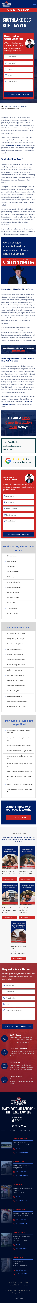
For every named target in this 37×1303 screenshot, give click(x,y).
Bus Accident (11, 561)
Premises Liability (13, 598)
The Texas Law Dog (25, 1290)
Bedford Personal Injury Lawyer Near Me (19, 778)
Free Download (8, 879)
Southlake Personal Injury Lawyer (15, 106)
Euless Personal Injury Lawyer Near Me (19, 751)
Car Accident (11, 566)
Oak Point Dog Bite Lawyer (16, 691)
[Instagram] (15, 1126)
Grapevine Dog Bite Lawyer (16, 659)
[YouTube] (24, 1126)
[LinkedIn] (18, 1126)
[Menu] (34, 4)
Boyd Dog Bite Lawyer (14, 696)
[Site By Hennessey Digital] (19, 1299)
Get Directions (21, 1149)
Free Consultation (18, 817)
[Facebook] (12, 1126)
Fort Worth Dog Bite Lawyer (16, 633)
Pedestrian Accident (13, 592)
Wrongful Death (12, 613)
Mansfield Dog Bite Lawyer (16, 665)
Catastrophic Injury (13, 571)
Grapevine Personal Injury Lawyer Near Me (19, 757)
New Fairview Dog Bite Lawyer (17, 701)
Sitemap (25, 1285)
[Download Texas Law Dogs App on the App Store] (11, 1120)
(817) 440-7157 (22, 1223)
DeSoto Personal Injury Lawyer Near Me (20, 784)
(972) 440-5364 (22, 1152)
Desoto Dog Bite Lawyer (15, 680)
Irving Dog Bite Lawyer (14, 649)
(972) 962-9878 (21, 1200)
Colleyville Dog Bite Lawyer (16, 685)
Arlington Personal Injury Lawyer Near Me (19, 739)
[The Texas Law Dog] (9, 4)
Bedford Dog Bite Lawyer (15, 675)
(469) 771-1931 (22, 1273)
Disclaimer (12, 1282)
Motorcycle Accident (14, 587)
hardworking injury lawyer (16, 145)
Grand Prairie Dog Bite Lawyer (17, 644)
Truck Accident (12, 608)
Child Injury (10, 577)
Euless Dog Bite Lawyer (15, 654)
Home (1, 106)
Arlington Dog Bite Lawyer (15, 638)
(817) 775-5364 (20, 10)
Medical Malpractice (13, 582)
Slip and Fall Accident (14, 603)
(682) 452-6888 (22, 1248)
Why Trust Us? (8, 450)
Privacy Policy (23, 1282)
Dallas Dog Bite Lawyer (14, 670)
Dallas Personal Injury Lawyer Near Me (19, 771)
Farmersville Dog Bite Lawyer (16, 706)
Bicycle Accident (12, 556)
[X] (21, 1126)
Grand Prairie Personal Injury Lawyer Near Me (18, 731)
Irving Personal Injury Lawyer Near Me (19, 745)
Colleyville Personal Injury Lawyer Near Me (19, 791)
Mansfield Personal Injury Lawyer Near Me (19, 765)
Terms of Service (15, 1285)
